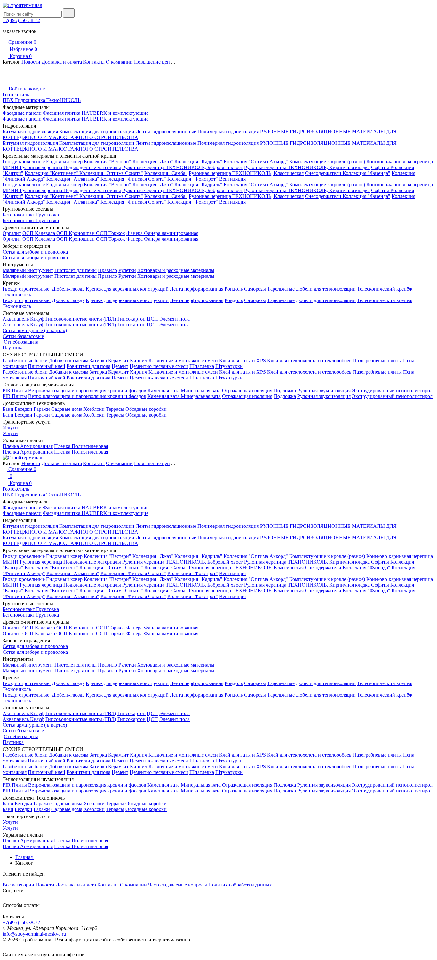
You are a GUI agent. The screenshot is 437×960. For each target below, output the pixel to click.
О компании (119, 62)
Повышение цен (152, 62)
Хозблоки (94, 409)
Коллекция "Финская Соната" (133, 179)
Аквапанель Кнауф (23, 319)
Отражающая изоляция (247, 390)
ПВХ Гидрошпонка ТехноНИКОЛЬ (42, 100)
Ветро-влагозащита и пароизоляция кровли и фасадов (87, 390)
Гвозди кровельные (24, 161)
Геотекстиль (16, 94)
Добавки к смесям (69, 360)
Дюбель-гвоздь (68, 289)
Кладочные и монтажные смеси (183, 360)
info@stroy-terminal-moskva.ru (34, 934)
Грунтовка (47, 214)
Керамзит (118, 360)
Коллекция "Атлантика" (72, 179)
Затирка (98, 360)
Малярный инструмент (28, 270)
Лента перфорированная (196, 289)
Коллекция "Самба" (165, 173)
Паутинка (13, 347)
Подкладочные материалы (92, 167)
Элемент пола (174, 319)
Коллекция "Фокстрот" (192, 179)
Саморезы (255, 289)
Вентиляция (232, 179)
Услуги (10, 427)
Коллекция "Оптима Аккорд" (256, 161)
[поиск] (69, 13)
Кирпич (138, 360)
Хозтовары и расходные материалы (175, 270)
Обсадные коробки (146, 409)
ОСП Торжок (110, 233)
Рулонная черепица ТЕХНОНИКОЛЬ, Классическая (246, 173)
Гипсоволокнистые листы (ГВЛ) (80, 319)
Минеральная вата (201, 390)
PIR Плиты (15, 390)
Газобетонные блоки (25, 360)
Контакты (94, 62)
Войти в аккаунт (26, 88)
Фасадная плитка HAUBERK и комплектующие (95, 113)
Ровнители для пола (88, 366)
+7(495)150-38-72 (21, 20)
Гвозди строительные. (27, 289)
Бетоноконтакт (19, 214)
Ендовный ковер (65, 161)
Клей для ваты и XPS (242, 360)
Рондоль (234, 289)
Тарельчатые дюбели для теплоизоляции (311, 289)
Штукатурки (229, 366)
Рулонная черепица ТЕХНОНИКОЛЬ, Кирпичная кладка (307, 167)
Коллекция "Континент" (52, 173)
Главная (24, 857)
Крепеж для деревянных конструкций (127, 289)
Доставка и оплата (62, 62)
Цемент (120, 366)
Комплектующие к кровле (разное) (327, 161)
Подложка (285, 390)
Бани (8, 409)
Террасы (115, 409)
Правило (107, 270)
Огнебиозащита (21, 342)
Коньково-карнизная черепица (399, 161)
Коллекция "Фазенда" (366, 173)
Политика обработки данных (240, 884)
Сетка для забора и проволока (35, 251)
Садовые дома (66, 409)
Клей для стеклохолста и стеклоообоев (310, 360)
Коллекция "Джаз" (152, 161)
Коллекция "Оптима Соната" (111, 173)
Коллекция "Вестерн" (107, 161)
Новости (30, 62)
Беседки (23, 409)
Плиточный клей (46, 366)
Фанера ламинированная (171, 233)
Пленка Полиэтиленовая (81, 446)
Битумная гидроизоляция (30, 131)
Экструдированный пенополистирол (392, 390)
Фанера (135, 233)
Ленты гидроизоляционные (166, 131)
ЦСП (152, 319)
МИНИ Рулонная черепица (33, 167)
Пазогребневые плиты (377, 360)
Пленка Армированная (28, 446)
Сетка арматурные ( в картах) (35, 330)
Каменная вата (164, 390)
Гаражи (42, 409)
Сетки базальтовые (23, 336)
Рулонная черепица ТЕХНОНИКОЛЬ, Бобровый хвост (182, 167)
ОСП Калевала (39, 233)
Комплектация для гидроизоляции (96, 131)
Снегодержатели (324, 173)
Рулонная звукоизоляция (324, 390)
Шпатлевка (201, 366)
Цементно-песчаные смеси (159, 366)
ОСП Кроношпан (76, 233)
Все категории (18, 884)
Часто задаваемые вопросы (177, 884)
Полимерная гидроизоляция (228, 131)
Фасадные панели (22, 113)
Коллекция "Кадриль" (198, 161)
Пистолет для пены (75, 270)
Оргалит (12, 233)
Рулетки (127, 270)
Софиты (380, 167)
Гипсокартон (131, 319)
